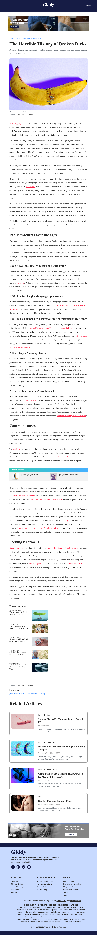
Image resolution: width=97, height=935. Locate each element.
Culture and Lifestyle (71, 890)
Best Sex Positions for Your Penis (55, 801)
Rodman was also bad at (19, 347)
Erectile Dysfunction (14, 624)
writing (21, 283)
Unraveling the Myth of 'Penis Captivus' (68, 475)
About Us (14, 881)
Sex (39, 797)
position (16, 449)
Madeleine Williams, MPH (50, 753)
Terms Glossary (17, 887)
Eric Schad (45, 726)
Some (11, 548)
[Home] (48, 5)
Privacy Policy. (75, 901)
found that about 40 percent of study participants (39, 528)
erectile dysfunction (37, 563)
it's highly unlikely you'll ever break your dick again (52, 328)
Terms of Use (61, 901)
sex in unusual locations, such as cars (46, 499)
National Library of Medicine (22, 495)
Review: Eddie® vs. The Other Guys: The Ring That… (17, 667)
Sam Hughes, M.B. (17, 123)
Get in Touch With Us (45, 881)
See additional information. (72, 921)
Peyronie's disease (75, 563)
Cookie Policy (42, 890)
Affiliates (14, 892)
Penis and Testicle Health (31, 39)
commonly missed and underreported (63, 548)
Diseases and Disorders (72, 884)
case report (30, 186)
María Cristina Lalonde (24, 115)
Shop (65, 895)
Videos (65, 892)
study (66, 520)
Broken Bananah (30, 400)
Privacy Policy (42, 887)
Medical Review (17, 884)
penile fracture (32, 694)
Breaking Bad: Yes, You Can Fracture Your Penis (30, 475)
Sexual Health (14, 39)
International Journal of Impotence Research (65, 457)
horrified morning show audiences (71, 415)
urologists (19, 548)
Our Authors (15, 890)
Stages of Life (68, 887)
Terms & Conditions (44, 884)
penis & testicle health (17, 694)
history (42, 694)
